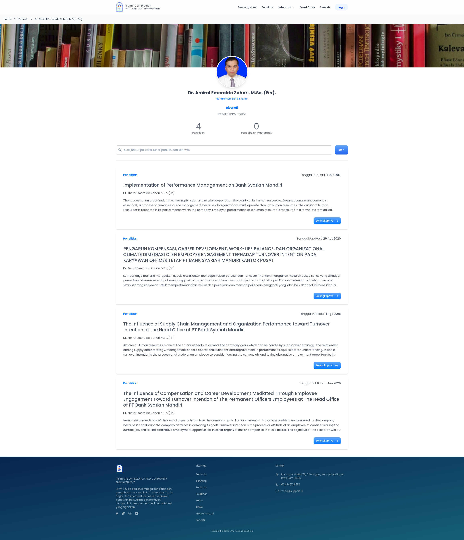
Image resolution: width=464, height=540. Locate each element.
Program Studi (205, 513)
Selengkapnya (325, 220)
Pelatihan (202, 494)
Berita (199, 500)
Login (341, 7)
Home (7, 19)
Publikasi (268, 7)
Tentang (201, 481)
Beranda (201, 474)
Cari (341, 150)
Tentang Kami (247, 7)
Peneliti (325, 7)
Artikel (199, 507)
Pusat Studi (307, 7)
